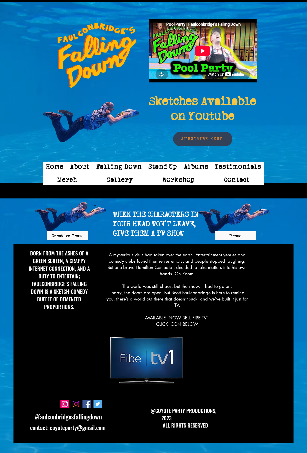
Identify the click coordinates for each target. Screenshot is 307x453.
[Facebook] (86, 404)
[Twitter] (97, 404)
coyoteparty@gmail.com (78, 427)
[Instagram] (64, 404)
